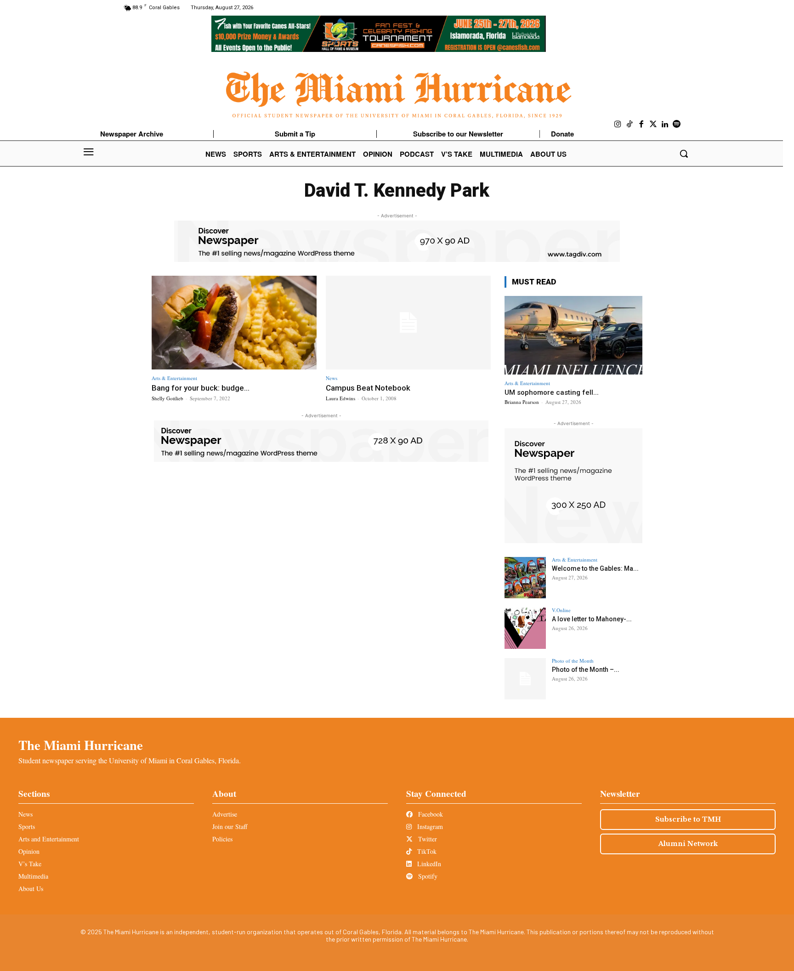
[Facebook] (641, 125)
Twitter (426, 839)
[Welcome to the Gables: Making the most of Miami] (525, 577)
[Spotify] (677, 125)
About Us (30, 888)
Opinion (29, 851)
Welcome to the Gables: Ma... (595, 568)
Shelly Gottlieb (167, 398)
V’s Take (29, 863)
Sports (26, 826)
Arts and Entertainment (48, 839)
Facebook (429, 814)
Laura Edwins (340, 398)
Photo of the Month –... (585, 669)
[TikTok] (630, 125)
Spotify (426, 876)
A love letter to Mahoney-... (592, 619)
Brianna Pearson (522, 401)
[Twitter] (653, 125)
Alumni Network (688, 844)
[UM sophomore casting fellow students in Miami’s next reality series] (573, 335)
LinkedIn (428, 863)
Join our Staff (229, 826)
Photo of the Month (573, 660)
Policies (222, 839)
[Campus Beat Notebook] (408, 323)
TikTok (426, 851)
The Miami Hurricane (80, 745)
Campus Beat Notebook (368, 387)
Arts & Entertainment (174, 377)
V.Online (561, 610)
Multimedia (33, 876)
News (331, 377)
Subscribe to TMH (688, 819)
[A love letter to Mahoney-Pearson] (525, 628)
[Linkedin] (665, 125)
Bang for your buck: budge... (201, 387)
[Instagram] (618, 125)
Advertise (224, 814)
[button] (683, 153)
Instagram (429, 826)
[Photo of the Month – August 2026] (525, 678)
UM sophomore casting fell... (552, 392)
